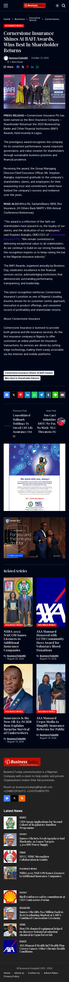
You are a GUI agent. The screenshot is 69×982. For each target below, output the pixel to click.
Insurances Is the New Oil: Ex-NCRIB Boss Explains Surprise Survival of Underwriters (17, 725)
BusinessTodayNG (18, 58)
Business (20, 19)
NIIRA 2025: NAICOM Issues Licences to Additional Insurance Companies (15, 640)
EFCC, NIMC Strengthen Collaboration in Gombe (34, 858)
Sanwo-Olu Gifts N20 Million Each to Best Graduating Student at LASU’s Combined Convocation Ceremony (41, 915)
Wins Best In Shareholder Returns (22, 378)
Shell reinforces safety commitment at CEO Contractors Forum (42, 898)
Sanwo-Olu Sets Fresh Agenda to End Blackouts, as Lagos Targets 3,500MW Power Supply (42, 841)
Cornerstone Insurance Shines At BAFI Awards (29, 373)
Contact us (34, 973)
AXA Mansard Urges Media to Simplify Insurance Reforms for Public (50, 723)
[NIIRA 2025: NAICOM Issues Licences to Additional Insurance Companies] (10, 873)
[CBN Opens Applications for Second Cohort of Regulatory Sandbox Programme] (10, 822)
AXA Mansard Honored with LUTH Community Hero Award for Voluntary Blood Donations (50, 640)
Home (7, 19)
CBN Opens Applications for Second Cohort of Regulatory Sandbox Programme (41, 825)
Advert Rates (51, 973)
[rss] (22, 798)
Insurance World (34, 19)
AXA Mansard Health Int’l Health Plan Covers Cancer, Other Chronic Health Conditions (42, 948)
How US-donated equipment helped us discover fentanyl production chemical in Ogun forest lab (41, 932)
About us (19, 973)
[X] (14, 798)
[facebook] (7, 798)
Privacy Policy (11, 976)
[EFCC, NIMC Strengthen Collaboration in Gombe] (10, 856)
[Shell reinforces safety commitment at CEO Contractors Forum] (10, 896)
